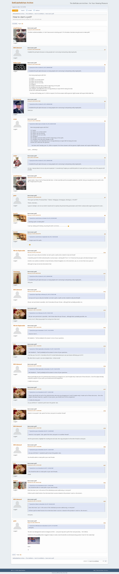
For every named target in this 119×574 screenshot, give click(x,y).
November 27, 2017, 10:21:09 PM (34, 310)
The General (17, 99)
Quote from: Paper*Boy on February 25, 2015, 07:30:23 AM (43, 294)
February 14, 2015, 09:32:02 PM (34, 215)
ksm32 (15, 213)
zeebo (15, 156)
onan (15, 119)
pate (14, 195)
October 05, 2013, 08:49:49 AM (34, 49)
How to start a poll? (32, 28)
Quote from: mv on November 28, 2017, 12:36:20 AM (41, 468)
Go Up (13, 554)
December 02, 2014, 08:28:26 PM (34, 197)
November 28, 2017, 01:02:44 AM (34, 465)
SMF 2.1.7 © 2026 (14, 570)
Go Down (14, 23)
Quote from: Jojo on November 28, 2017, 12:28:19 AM (41, 449)
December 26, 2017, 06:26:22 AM (34, 482)
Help (94, 570)
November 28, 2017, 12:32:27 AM (34, 428)
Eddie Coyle (17, 63)
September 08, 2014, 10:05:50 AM (34, 177)
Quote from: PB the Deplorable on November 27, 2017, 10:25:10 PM (45, 349)
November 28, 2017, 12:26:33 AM (34, 366)
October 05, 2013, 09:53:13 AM (34, 101)
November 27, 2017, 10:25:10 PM (34, 327)
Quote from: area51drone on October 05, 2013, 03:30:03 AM (43, 218)
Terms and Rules (99, 570)
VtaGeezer (16, 271)
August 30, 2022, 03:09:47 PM (34, 522)
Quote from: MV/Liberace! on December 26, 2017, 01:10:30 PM (43, 525)
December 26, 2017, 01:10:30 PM (34, 501)
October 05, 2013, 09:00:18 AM (34, 64)
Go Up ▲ (106, 570)
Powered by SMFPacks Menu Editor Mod (59, 572)
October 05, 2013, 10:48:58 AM (34, 120)
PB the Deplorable (19, 251)
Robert (15, 481)
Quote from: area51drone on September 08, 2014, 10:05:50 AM (44, 237)
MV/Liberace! (17, 48)
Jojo (14, 308)
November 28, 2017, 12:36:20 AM (34, 446)
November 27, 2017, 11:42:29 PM (34, 345)
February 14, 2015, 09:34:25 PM (34, 233)
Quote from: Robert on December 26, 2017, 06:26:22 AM (42, 504)
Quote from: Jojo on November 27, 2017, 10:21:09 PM (41, 330)
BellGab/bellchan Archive (22, 3)
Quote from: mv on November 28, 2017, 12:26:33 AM (41, 392)
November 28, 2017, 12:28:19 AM (34, 389)
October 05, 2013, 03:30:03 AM (34, 29)
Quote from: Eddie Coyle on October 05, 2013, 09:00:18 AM (43, 124)
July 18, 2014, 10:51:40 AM (33, 157)
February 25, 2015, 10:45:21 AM (34, 291)
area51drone (17, 28)
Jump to (85, 561)
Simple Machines (22, 570)
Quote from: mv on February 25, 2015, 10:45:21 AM (41, 313)
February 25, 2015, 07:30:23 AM (34, 252)
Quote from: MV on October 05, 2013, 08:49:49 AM (41, 67)
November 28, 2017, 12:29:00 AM (34, 410)
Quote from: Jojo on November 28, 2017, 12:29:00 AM (41, 431)
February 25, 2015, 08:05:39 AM (34, 273)
